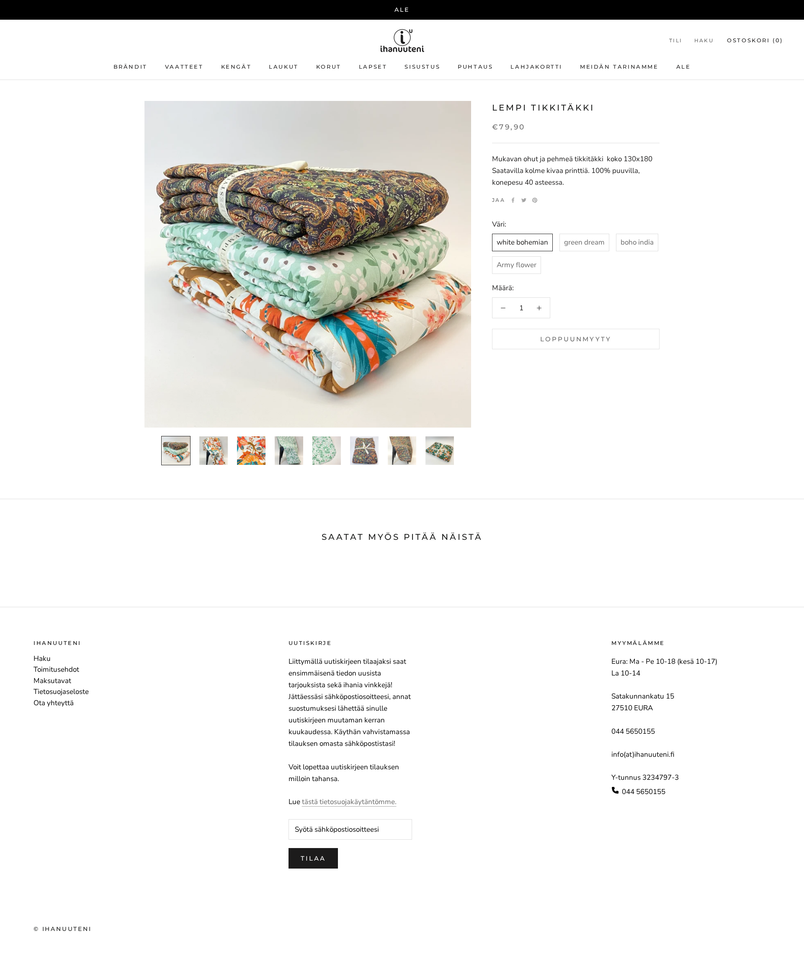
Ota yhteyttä (54, 703)
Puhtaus (475, 66)
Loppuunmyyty (575, 339)
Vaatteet (184, 66)
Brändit (130, 66)
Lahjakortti (536, 66)
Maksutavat (52, 681)
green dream (584, 242)
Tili (676, 40)
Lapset (373, 66)
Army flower (516, 265)
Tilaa (313, 858)
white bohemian (522, 242)
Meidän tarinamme (619, 66)
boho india (637, 242)
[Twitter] (523, 200)
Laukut (284, 66)
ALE (401, 9)
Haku (704, 40)
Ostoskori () (755, 40)
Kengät (236, 66)
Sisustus (422, 66)
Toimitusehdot (56, 670)
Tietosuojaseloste (61, 692)
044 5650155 (643, 792)
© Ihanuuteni (63, 929)
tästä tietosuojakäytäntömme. (349, 802)
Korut (328, 66)
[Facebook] (512, 200)
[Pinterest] (534, 200)
